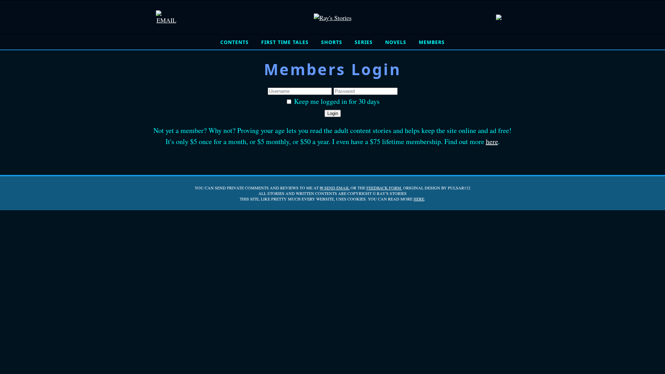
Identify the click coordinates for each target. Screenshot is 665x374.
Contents (234, 42)
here (492, 141)
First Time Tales (285, 42)
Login (332, 113)
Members (432, 42)
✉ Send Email (334, 187)
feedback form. (384, 187)
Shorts (331, 42)
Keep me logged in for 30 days (336, 101)
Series (364, 42)
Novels (395, 42)
